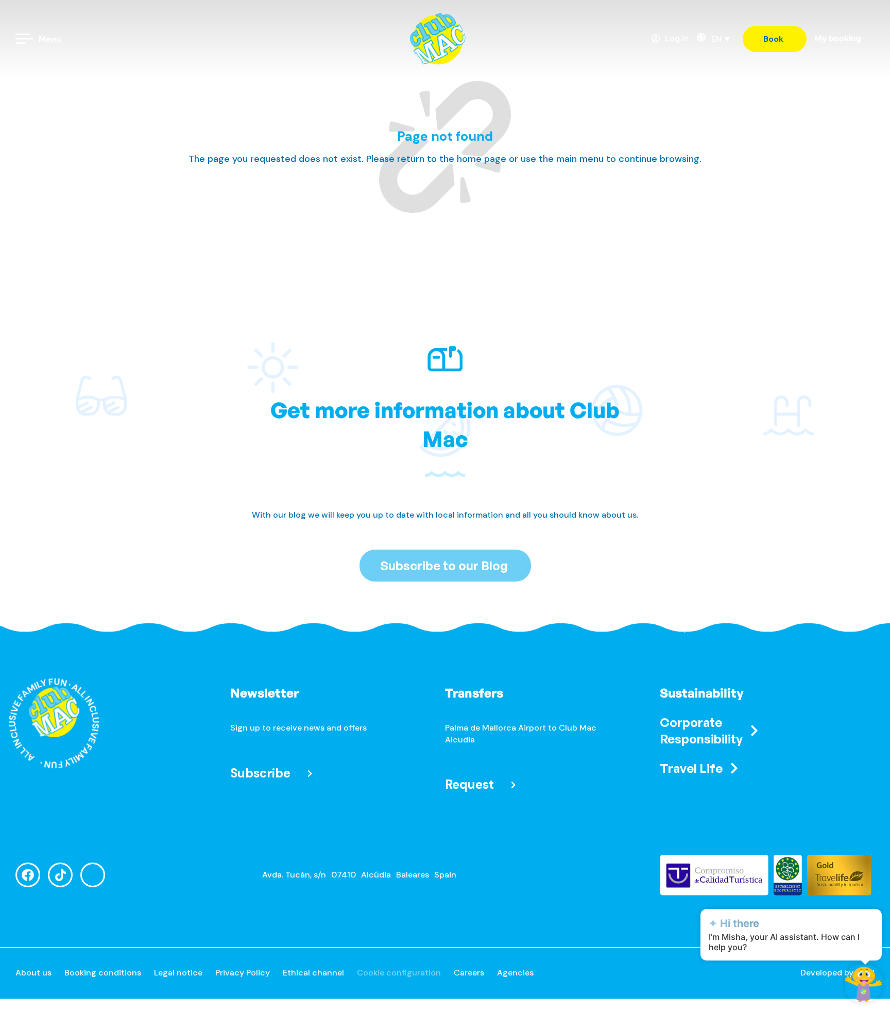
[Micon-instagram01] (92, 875)
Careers (469, 972)
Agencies (515, 972)
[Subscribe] (310, 773)
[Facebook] (27, 875)
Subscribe (260, 773)
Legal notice (178, 972)
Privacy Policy (242, 972)
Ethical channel (313, 972)
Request (469, 784)
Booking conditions (102, 972)
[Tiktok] (60, 875)
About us (33, 972)
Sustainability (702, 693)
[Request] (513, 785)
